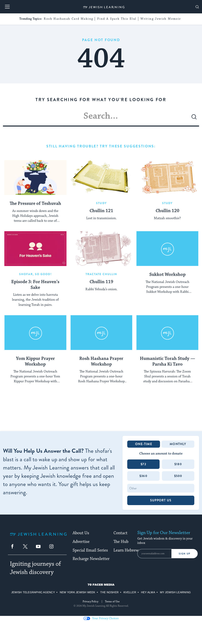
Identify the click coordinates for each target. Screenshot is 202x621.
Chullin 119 (101, 282)
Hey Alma (148, 592)
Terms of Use (112, 601)
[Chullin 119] (101, 248)
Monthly (178, 444)
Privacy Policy (90, 601)
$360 (143, 476)
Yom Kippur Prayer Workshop (35, 361)
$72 (143, 464)
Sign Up (184, 553)
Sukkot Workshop (167, 274)
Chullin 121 (101, 211)
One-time (143, 444)
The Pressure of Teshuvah (35, 203)
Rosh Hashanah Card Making (68, 19)
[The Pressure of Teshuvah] (35, 177)
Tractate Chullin (101, 274)
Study (101, 203)
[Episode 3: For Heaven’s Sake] (35, 248)
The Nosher (109, 592)
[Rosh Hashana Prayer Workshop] (101, 332)
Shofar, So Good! (35, 274)
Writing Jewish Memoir (160, 19)
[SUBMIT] (194, 118)
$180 (178, 464)
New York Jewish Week (77, 592)
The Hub (120, 541)
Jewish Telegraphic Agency (33, 592)
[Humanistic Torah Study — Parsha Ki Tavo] (167, 332)
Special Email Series (90, 550)
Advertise (81, 541)
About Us (81, 533)
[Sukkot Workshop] (167, 248)
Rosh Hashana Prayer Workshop (101, 361)
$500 (178, 476)
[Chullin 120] (167, 177)
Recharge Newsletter (91, 558)
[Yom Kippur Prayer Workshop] (35, 332)
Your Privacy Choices (105, 618)
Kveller (129, 592)
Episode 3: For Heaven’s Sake (35, 284)
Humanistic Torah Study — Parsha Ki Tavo (167, 361)
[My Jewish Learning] (38, 537)
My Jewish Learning (175, 592)
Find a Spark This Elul (117, 19)
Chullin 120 (167, 211)
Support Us (160, 500)
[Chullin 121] (101, 177)
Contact (120, 533)
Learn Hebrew (125, 550)
